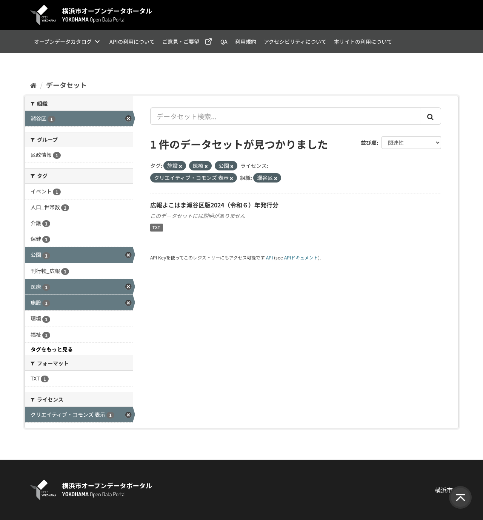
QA (224, 41)
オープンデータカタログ (63, 41)
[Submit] (431, 116)
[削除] (180, 166)
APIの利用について (132, 41)
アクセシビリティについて (295, 41)
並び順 (369, 142)
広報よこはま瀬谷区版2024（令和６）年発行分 (214, 204)
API (269, 257)
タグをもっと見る (52, 349)
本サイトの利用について (363, 41)
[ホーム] (33, 85)
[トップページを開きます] (91, 15)
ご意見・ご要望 (180, 41)
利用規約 (245, 41)
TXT (156, 227)
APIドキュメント (301, 257)
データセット (66, 85)
